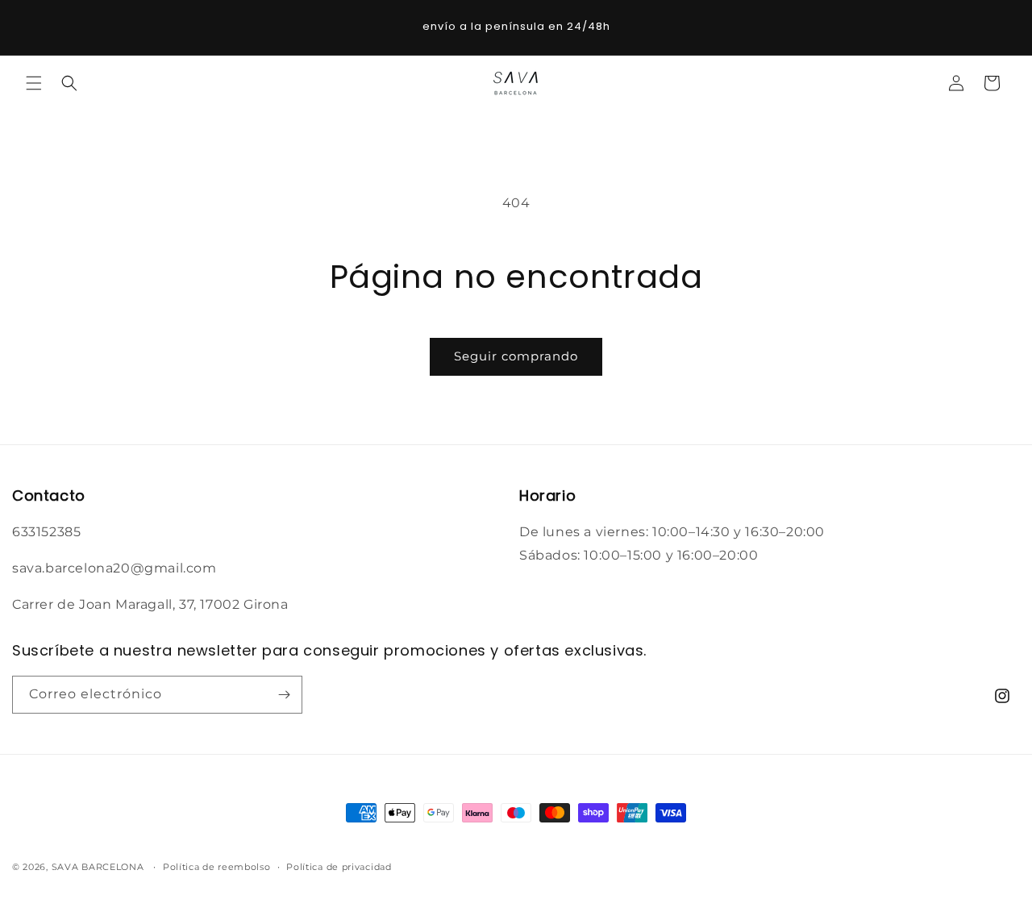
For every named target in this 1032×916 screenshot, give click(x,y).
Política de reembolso (217, 866)
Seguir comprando (516, 356)
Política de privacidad (338, 866)
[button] (34, 83)
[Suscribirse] (284, 695)
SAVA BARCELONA (98, 866)
